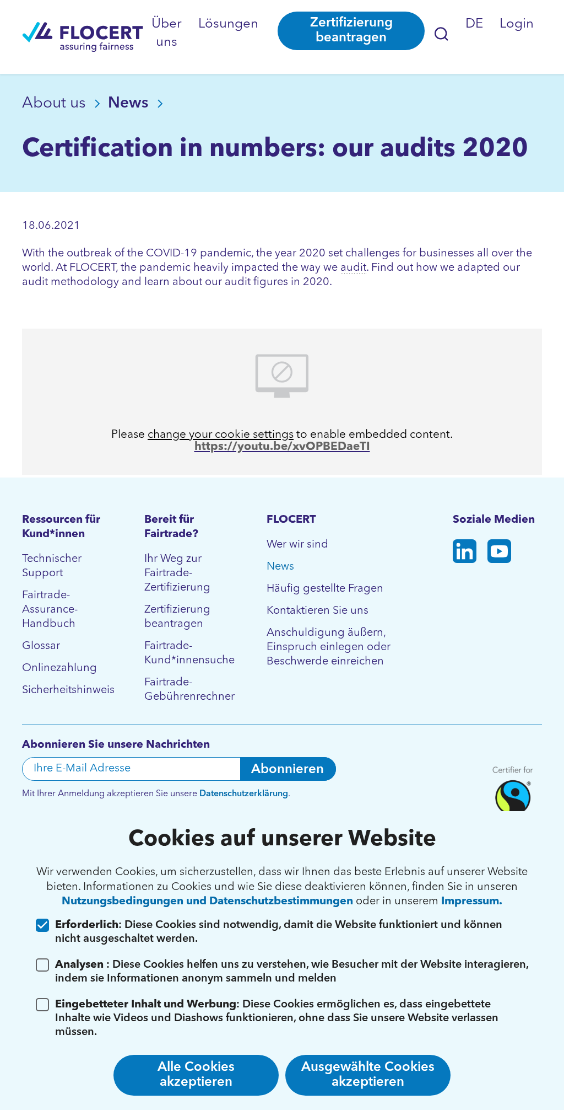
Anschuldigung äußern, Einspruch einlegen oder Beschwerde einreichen (329, 647)
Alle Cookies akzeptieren (196, 1075)
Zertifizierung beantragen (351, 31)
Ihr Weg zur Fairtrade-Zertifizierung (177, 573)
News (130, 103)
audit (353, 268)
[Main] (82, 37)
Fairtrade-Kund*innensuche (189, 653)
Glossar (41, 646)
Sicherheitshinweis (66, 690)
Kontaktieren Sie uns (317, 610)
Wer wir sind (297, 544)
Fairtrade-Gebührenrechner (189, 690)
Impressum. (471, 901)
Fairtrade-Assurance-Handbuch (50, 610)
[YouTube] (499, 553)
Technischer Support (52, 566)
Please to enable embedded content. (282, 435)
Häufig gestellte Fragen (325, 588)
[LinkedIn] (464, 553)
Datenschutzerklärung (243, 794)
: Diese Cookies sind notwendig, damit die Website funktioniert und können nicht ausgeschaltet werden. (278, 932)
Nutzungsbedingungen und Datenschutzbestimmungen (209, 901)
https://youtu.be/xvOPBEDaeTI (282, 447)
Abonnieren (287, 769)
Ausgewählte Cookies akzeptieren (368, 1075)
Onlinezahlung (59, 668)
